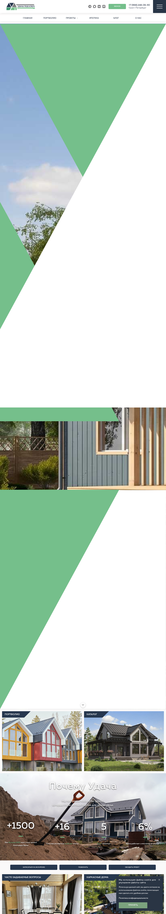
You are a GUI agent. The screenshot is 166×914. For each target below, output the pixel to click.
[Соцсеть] (89, 6)
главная (27, 18)
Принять (133, 905)
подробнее (32, 689)
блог (116, 18)
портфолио (49, 18)
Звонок (117, 6)
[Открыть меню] (159, 6)
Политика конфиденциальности (133, 898)
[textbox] (83, 790)
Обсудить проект (132, 867)
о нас (138, 18)
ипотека (94, 18)
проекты (71, 18)
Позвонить (83, 867)
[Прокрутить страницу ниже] (83, 705)
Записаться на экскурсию (34, 867)
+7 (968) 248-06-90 (139, 5)
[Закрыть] (159, 880)
